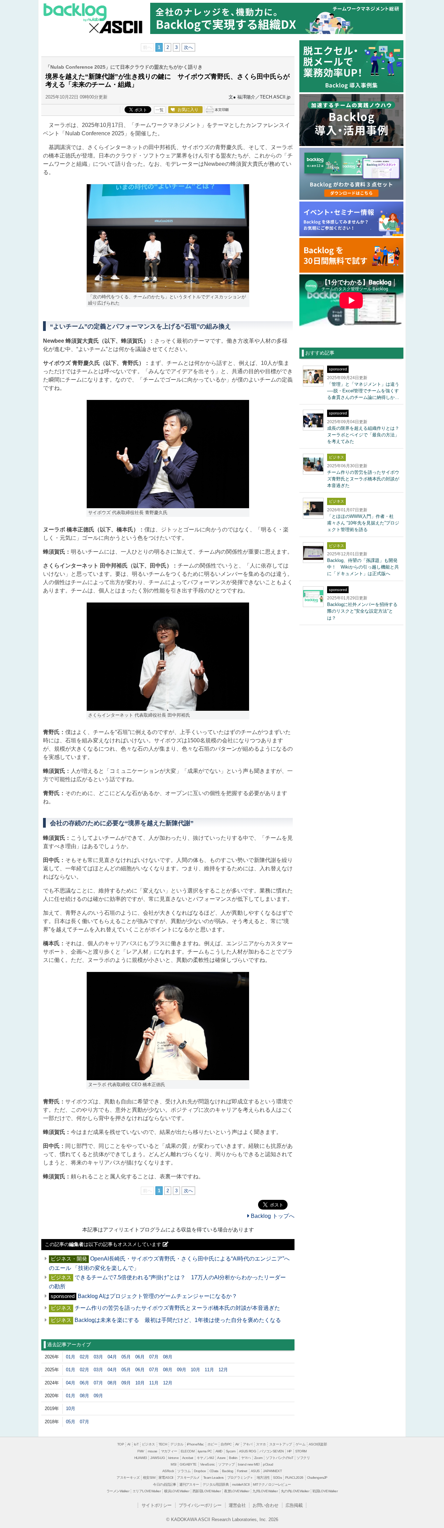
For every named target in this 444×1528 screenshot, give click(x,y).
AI (128, 1444)
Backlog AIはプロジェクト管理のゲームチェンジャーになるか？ (160, 1296)
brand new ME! (248, 1464)
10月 (195, 1369)
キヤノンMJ (205, 1458)
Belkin (233, 1458)
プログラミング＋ (240, 1477)
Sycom (231, 1451)
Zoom (258, 1458)
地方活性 (263, 1477)
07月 (154, 1356)
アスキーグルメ (188, 1477)
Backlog (76, 13)
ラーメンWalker (117, 1491)
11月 (209, 1369)
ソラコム (183, 1471)
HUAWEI (140, 1458)
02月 (84, 1356)
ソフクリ (303, 1458)
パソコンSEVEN (271, 1451)
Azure (221, 1458)
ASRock (168, 1471)
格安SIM (149, 1477)
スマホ (261, 1444)
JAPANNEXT (272, 1471)
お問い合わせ (265, 1505)
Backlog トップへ (271, 1216)
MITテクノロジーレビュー (272, 1484)
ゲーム (300, 1444)
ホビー (212, 1444)
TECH (163, 1444)
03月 (98, 1356)
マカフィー (169, 1451)
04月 (112, 1356)
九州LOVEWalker (265, 1491)
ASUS (255, 1471)
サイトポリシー (157, 1505)
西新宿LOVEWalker (207, 1491)
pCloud (268, 1464)
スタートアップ (280, 1444)
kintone (173, 1458)
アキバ (248, 1444)
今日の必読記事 (164, 1484)
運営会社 (237, 1505)
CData (214, 1471)
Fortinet (242, 1471)
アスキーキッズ (128, 1477)
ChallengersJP (317, 1477)
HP (289, 1451)
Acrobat (187, 1458)
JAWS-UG (157, 1458)
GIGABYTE (188, 1464)
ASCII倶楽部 (318, 1444)
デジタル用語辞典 (216, 1484)
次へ (188, 47)
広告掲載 (294, 1505)
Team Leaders (213, 1477)
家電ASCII (166, 1477)
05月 (126, 1356)
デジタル (176, 1444)
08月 (167, 1356)
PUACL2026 (294, 1477)
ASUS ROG (247, 1451)
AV (237, 1444)
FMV (140, 1451)
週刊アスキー (189, 1484)
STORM (301, 1451)
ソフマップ (226, 1464)
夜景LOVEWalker (236, 1491)
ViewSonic (207, 1464)
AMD (218, 1451)
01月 (70, 1356)
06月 (140, 1356)
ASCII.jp (121, 27)
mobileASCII (240, 1484)
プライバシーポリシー (200, 1505)
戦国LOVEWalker (325, 1491)
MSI (173, 1464)
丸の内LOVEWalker (295, 1491)
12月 (223, 1369)
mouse (152, 1451)
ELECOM (187, 1451)
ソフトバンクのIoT (279, 1458)
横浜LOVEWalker (176, 1491)
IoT (136, 1444)
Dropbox (200, 1471)
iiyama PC (205, 1451)
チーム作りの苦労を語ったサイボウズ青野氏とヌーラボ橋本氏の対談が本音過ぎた (177, 1308)
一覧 (159, 110)
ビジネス (148, 1444)
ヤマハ (246, 1458)
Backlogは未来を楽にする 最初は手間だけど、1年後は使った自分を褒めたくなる (178, 1320)
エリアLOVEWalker (147, 1491)
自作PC (226, 1444)
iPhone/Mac (195, 1444)
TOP (120, 1444)
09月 (181, 1369)
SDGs (277, 1477)
